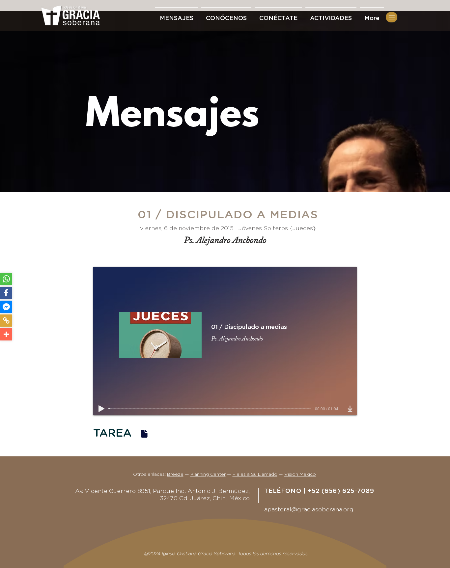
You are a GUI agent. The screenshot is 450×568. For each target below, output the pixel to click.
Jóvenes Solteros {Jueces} (277, 228)
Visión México (300, 474)
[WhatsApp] (6, 279)
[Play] (101, 408)
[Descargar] (350, 408)
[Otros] (6, 334)
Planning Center (208, 474)
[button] (278, 15)
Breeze (175, 474)
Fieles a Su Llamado (255, 474)
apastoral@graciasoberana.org (308, 510)
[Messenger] (6, 307)
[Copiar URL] (6, 320)
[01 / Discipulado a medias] (144, 433)
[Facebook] (6, 293)
